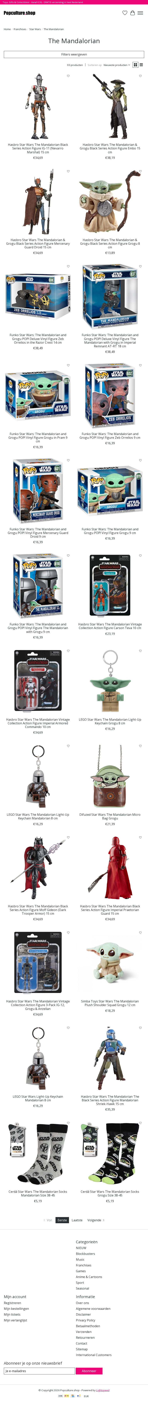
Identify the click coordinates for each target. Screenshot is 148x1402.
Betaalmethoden (88, 1326)
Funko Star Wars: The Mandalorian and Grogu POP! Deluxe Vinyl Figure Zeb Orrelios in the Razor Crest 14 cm (38, 338)
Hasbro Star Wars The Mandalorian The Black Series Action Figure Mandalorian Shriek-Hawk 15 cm (110, 1100)
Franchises (20, 29)
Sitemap (82, 1349)
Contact (81, 1343)
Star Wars (35, 29)
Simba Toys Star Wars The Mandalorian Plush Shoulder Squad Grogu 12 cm (110, 1003)
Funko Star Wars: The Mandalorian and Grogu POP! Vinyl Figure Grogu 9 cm (110, 531)
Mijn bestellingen (16, 1309)
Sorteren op (95, 65)
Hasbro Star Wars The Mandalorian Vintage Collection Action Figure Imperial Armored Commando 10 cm (38, 723)
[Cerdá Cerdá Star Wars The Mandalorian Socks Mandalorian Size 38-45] (38, 1153)
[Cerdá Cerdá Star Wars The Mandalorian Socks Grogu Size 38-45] (110, 1153)
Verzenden (84, 1332)
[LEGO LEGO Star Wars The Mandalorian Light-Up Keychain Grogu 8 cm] (110, 681)
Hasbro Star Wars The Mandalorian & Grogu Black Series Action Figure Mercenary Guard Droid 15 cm (38, 243)
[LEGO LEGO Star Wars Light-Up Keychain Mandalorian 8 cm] (38, 1058)
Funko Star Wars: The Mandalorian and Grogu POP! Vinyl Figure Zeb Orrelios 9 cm (110, 436)
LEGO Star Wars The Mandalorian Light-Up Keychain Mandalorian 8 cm (38, 816)
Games (81, 1271)
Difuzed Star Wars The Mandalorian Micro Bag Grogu (109, 816)
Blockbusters (85, 1254)
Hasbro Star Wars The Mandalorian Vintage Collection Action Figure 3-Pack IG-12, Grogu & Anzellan (38, 1005)
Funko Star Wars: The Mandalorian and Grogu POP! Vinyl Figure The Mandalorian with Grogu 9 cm (38, 628)
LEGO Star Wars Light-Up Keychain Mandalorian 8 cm (38, 1098)
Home (7, 29)
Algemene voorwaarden (93, 1309)
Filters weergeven (74, 54)
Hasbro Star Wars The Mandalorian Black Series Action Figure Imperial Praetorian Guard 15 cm (110, 910)
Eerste (62, 1220)
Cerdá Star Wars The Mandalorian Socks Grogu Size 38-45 (110, 1193)
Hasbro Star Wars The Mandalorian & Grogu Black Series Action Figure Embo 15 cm (110, 148)
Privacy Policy (85, 1320)
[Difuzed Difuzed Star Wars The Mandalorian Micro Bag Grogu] (110, 776)
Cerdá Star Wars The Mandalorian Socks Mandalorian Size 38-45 (38, 1193)
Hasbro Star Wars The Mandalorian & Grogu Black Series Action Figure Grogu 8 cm (110, 243)
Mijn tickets (12, 1314)
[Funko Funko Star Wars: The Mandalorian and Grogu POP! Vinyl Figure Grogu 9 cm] (110, 491)
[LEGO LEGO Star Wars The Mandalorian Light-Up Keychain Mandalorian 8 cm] (38, 776)
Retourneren (85, 1337)
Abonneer (89, 1371)
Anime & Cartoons (89, 1277)
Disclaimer (83, 1314)
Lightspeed (102, 1390)
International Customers (94, 1355)
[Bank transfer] (60, 1396)
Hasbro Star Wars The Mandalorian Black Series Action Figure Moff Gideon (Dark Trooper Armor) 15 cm (38, 910)
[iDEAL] (66, 1396)
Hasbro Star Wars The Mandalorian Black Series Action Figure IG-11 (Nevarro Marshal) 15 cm (38, 148)
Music (80, 1259)
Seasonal (82, 1288)
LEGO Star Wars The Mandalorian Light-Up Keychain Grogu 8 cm (110, 721)
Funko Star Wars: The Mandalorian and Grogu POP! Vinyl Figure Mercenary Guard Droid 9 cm (38, 533)
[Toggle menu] (140, 13)
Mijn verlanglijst (15, 1320)
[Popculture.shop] (20, 13)
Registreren (12, 1303)
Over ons (82, 1303)
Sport (80, 1283)
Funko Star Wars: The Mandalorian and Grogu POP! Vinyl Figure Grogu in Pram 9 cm (37, 437)
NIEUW (81, 1248)
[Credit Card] (72, 1396)
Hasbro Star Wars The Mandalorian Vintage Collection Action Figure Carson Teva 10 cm (110, 626)
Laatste (77, 1220)
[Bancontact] (79, 1396)
